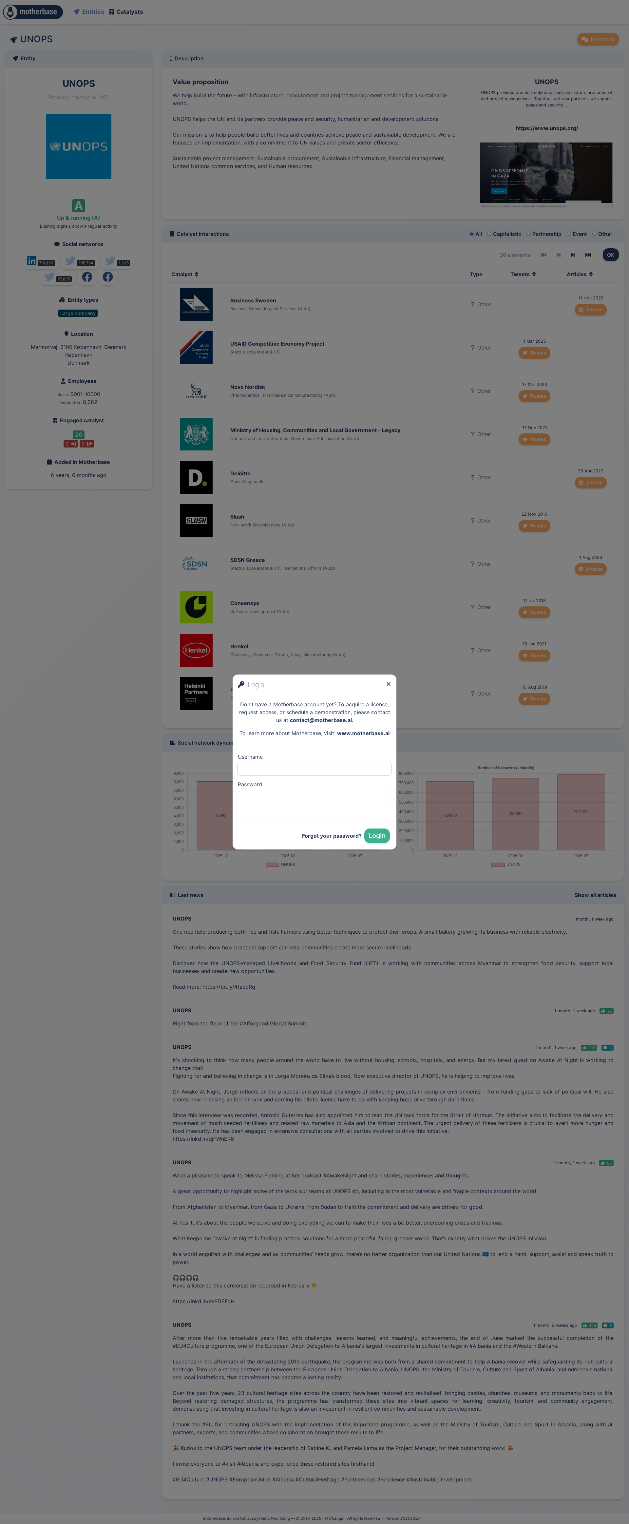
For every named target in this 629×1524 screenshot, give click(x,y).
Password (250, 784)
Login (377, 836)
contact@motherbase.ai (321, 720)
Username (250, 756)
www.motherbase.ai (363, 733)
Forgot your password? (332, 835)
